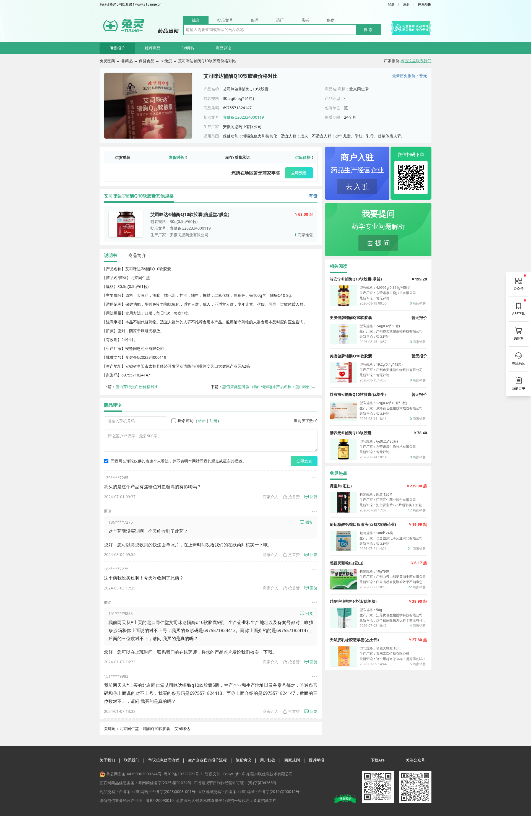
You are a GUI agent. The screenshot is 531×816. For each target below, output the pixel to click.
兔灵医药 (107, 60)
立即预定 (299, 172)
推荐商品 (152, 48)
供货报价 (117, 48)
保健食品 (146, 60)
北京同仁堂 (129, 728)
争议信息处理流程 (163, 760)
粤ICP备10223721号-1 (183, 773)
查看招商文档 (265, 800)
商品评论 (223, 48)
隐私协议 (243, 760)
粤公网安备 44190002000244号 (134, 773)
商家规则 (292, 760)
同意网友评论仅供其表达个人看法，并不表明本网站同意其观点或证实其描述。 (178, 461)
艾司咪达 (182, 728)
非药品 (127, 60)
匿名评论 (186, 420)
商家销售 (303, 234)
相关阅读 (338, 266)
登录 (391, 4)
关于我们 (107, 760)
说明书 (188, 48)
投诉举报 (316, 760)
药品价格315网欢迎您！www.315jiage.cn (130, 4)
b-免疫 (166, 60)
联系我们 (131, 760)
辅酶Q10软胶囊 (156, 728)
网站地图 (424, 4)
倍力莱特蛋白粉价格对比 (137, 386)
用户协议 (267, 760)
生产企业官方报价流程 (207, 760)
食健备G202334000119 (243, 117)
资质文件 (212, 773)
